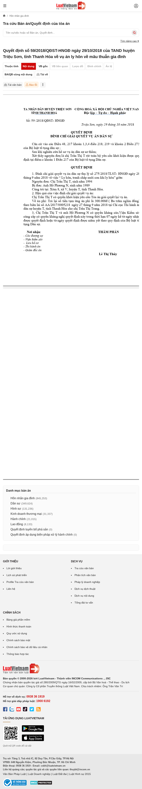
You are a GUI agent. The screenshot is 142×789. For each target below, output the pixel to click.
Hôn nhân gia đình (23, 498)
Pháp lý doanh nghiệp (87, 581)
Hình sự (16, 508)
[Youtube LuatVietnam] (18, 710)
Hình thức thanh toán (18, 626)
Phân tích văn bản (85, 575)
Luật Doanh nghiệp (39, 773)
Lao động (17, 524)
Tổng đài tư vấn (84, 602)
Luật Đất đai (60, 773)
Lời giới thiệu (14, 568)
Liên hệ (10, 588)
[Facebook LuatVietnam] (5, 710)
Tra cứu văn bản (84, 568)
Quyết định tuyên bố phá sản (29, 529)
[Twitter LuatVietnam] (32, 710)
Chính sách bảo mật (18, 640)
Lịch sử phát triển (16, 575)
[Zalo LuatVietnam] (12, 710)
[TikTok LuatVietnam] (25, 710)
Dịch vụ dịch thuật (85, 588)
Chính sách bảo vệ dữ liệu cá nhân (26, 647)
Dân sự (15, 503)
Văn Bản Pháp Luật (14, 773)
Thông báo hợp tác (17, 653)
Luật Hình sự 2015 (80, 773)
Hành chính (18, 519)
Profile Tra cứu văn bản (20, 581)
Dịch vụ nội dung (84, 595)
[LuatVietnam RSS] (38, 710)
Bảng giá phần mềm (18, 619)
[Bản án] (71, 5)
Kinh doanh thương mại (26, 513)
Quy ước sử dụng (16, 633)
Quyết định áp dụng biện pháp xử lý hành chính (42, 534)
